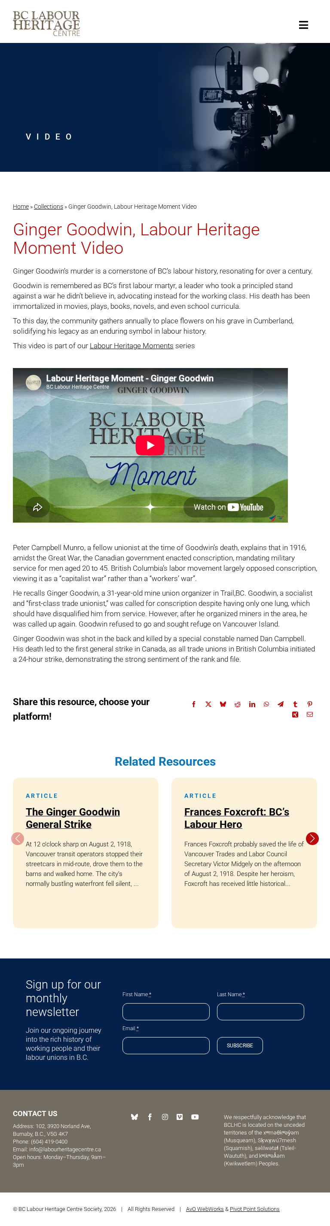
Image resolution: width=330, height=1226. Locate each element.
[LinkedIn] (252, 704)
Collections (48, 206)
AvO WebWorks (205, 1209)
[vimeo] (180, 1116)
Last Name (231, 995)
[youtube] (195, 1116)
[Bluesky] (223, 704)
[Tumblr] (295, 704)
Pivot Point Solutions (255, 1209)
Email (130, 1028)
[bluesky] (134, 1116)
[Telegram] (280, 704)
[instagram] (165, 1116)
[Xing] (295, 714)
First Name (136, 995)
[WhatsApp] (266, 704)
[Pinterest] (309, 704)
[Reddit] (237, 704)
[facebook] (150, 1116)
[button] (312, 838)
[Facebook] (193, 704)
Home (21, 206)
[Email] (309, 714)
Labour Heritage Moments (132, 345)
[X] (208, 704)
